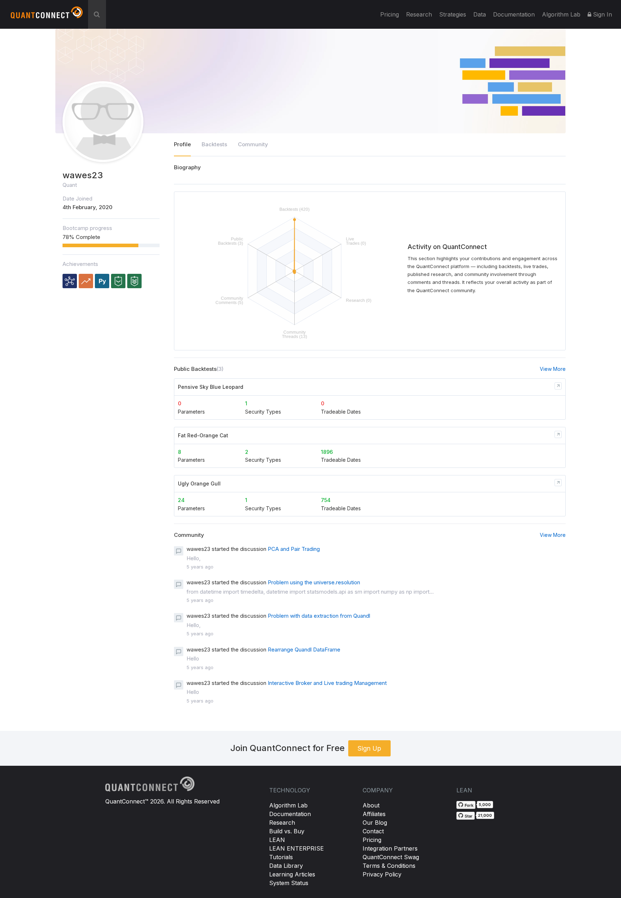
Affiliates (374, 814)
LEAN (277, 839)
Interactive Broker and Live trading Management (327, 683)
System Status (288, 883)
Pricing (389, 14)
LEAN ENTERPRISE (296, 848)
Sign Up (369, 748)
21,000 (485, 815)
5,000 (485, 804)
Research (419, 14)
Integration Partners (390, 848)
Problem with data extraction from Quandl (319, 615)
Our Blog (375, 822)
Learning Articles (292, 874)
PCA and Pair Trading (294, 548)
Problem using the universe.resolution (314, 582)
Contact (373, 831)
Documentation (290, 814)
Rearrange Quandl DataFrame (304, 649)
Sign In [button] (601, 14)
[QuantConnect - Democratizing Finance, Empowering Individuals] (47, 15)
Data (479, 14)
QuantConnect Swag (391, 857)
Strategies (452, 14)
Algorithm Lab (288, 805)
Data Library (286, 865)
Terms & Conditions (389, 865)
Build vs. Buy (286, 831)
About (371, 805)
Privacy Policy (382, 874)
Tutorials (281, 857)
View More (553, 369)
